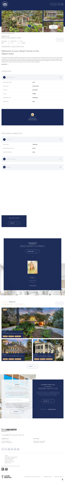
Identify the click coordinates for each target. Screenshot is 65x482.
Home (6, 455)
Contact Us (53, 4)
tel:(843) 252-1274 (6, 441)
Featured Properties (11, 457)
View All (53, 26)
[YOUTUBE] (9, 449)
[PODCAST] (12, 449)
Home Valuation (9, 461)
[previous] (57, 303)
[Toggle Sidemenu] (62, 4)
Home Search (9, 460)
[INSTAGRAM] (6, 449)
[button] (48, 401)
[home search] (59, 4)
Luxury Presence (35, 476)
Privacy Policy (21, 407)
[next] (61, 303)
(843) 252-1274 (33, 118)
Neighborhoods (9, 458)
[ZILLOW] (18, 449)
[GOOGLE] (15, 449)
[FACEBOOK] (3, 449)
